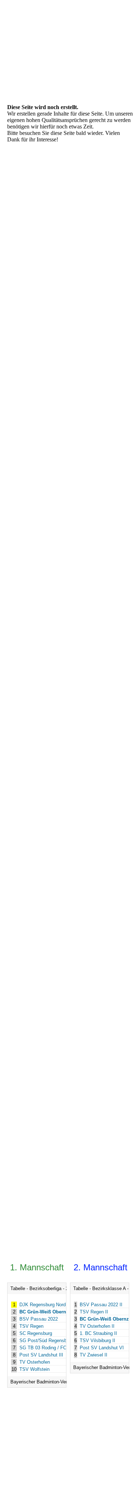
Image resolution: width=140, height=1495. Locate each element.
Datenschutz (88, 1457)
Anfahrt (96, 1447)
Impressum (30, 1457)
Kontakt (28, 1447)
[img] (36, 22)
